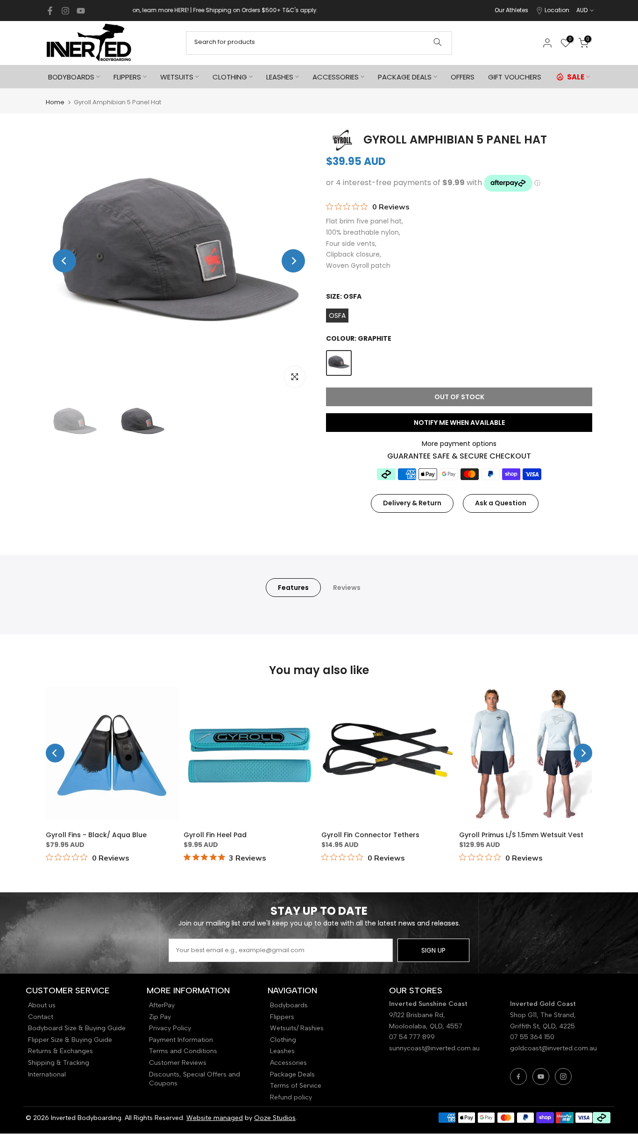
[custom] (518, 1076)
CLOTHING (230, 77)
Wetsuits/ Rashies (297, 1028)
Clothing (283, 1040)
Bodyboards (289, 1005)
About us (42, 1005)
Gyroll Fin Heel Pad (215, 835)
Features (293, 587)
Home (55, 102)
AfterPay (162, 1005)
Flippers (282, 1017)
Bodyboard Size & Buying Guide (77, 1028)
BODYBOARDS (71, 77)
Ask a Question (500, 503)
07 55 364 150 (532, 1037)
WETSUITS (176, 77)
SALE (575, 77)
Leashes (282, 1051)
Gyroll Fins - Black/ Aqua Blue (96, 835)
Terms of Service (295, 1086)
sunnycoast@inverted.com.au (434, 1048)
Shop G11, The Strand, (544, 1015)
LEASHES (279, 77)
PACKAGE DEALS (405, 77)
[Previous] (64, 261)
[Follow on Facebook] (50, 10)
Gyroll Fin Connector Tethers (370, 835)
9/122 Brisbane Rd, (418, 1015)
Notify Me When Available (459, 422)
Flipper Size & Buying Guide (70, 1040)
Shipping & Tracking (58, 1063)
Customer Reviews (177, 1063)
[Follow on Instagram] (65, 10)
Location (557, 10)
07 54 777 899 (412, 1037)
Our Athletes (511, 10)
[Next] (293, 261)
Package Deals (292, 1074)
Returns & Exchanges (60, 1051)
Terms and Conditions (183, 1051)
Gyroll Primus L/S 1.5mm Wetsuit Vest (521, 835)
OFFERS (463, 77)
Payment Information (181, 1040)
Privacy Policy (170, 1028)
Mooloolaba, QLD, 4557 (425, 1026)
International (47, 1074)
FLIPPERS (127, 77)
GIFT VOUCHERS (514, 77)
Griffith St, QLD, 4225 (542, 1026)
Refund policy (291, 1097)
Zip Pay (160, 1017)
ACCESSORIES (335, 77)
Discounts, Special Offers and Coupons (194, 1079)
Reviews (347, 587)
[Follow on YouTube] (81, 10)
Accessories (288, 1063)
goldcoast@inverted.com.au (553, 1048)
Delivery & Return (412, 503)
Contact (40, 1017)
